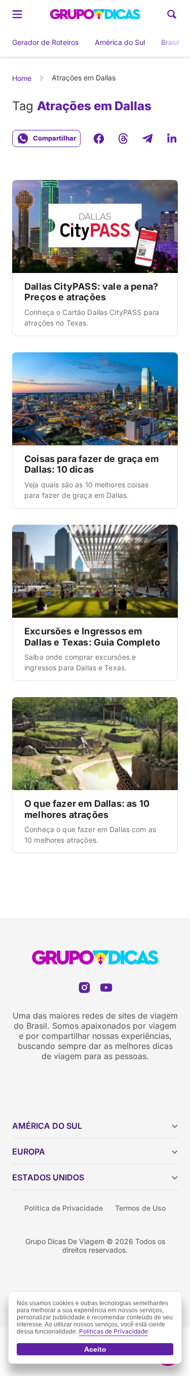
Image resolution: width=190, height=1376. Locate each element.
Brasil (170, 42)
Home (21, 78)
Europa (28, 1151)
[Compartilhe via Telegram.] (147, 138)
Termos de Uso (140, 1208)
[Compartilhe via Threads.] (123, 138)
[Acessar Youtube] (106, 987)
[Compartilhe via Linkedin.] (172, 138)
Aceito (95, 1349)
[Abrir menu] (17, 14)
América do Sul (120, 42)
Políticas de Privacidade (113, 1331)
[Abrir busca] (172, 14)
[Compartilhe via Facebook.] (99, 138)
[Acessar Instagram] (84, 987)
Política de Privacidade (63, 1208)
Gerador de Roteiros (45, 42)
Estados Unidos (48, 1177)
